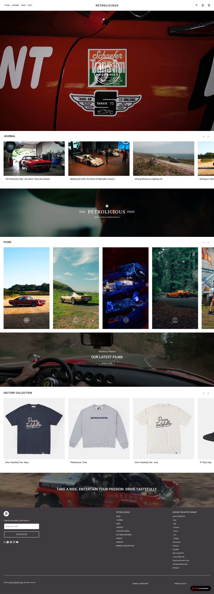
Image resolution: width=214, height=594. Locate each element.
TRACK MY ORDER (122, 531)
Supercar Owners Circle (181, 560)
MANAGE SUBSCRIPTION (125, 546)
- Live (174, 535)
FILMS (7, 5)
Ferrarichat (176, 542)
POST (30, 5)
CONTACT (119, 527)
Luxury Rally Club (178, 557)
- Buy (174, 520)
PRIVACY (119, 538)
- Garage (176, 538)
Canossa (176, 546)
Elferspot (176, 568)
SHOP (23, 5)
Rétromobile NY (178, 553)
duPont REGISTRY (179, 516)
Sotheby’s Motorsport (180, 564)
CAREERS (119, 542)
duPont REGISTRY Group (15, 582)
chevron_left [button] (203, 136)
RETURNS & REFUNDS (124, 535)
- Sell (174, 524)
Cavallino (176, 549)
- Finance (176, 527)
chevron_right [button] (208, 136)
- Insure (175, 531)
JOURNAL (15, 5)
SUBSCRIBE (21, 534)
